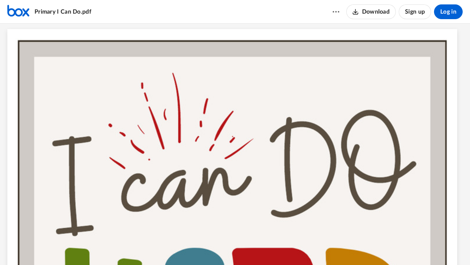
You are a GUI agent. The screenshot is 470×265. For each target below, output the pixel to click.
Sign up (415, 12)
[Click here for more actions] (336, 11)
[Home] (18, 12)
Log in (448, 12)
